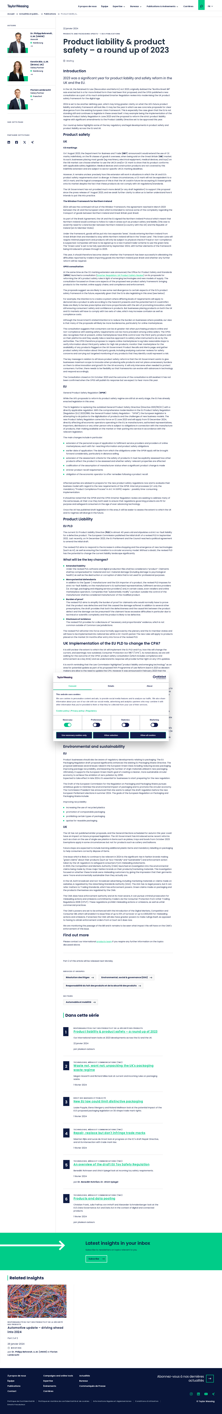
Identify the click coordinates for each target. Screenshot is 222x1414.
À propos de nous (87, 6)
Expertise (117, 6)
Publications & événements (161, 6)
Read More (30, 44)
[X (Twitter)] (24, 142)
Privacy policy (77, 711)
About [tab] (149, 686)
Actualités (84, 1375)
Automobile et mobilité (78, 1002)
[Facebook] (16, 142)
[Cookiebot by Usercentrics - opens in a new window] (155, 677)
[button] (201, 6)
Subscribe (111, 1251)
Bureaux (134, 6)
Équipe (104, 6)
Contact (11, 1391)
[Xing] (32, 142)
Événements (49, 1386)
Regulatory (91, 711)
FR (209, 6)
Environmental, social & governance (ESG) (124, 977)
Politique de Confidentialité (21, 1401)
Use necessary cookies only (74, 735)
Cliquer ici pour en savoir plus (37, 1324)
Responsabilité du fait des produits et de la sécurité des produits (101, 985)
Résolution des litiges (77, 977)
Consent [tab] (72, 686)
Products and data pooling (94, 1198)
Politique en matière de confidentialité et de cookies (63, 1401)
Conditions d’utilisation (146, 1401)
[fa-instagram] (189, 1394)
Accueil (10, 14)
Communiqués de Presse (92, 1386)
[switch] (96, 725)
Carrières (188, 6)
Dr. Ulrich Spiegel (109, 1181)
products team (104, 941)
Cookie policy (62, 711)
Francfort (37, 96)
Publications (50, 14)
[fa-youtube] (204, 1394)
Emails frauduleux (16, 1405)
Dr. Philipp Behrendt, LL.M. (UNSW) (29, 1351)
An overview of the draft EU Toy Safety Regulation (111, 1164)
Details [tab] (111, 686)
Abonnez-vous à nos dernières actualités (180, 1378)
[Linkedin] (8, 142)
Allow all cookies (148, 735)
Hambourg (38, 43)
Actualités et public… (29, 14)
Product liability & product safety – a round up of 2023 (115, 1032)
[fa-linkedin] (196, 1394)
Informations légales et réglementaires (112, 1401)
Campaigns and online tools (58, 1375)
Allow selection (111, 735)
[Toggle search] (201, 6)
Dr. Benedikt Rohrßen (89, 1181)
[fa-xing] (211, 1394)
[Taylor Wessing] (18, 7)
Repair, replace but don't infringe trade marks (109, 1133)
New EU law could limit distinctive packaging (108, 1101)
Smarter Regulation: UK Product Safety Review (120, 275)
